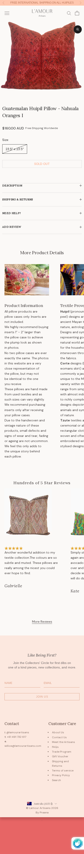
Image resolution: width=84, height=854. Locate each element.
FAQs (55, 747)
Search (56, 780)
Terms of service (62, 770)
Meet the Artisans (63, 742)
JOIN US (42, 696)
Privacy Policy (61, 775)
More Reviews (42, 622)
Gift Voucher (60, 756)
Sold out (42, 164)
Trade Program (61, 751)
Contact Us (59, 737)
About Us (58, 732)
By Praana (42, 812)
